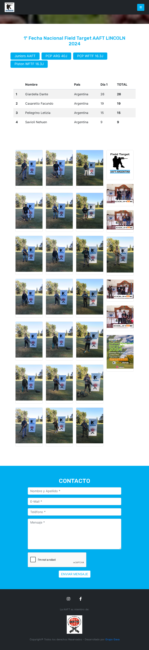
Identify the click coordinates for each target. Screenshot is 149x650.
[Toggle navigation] (140, 7)
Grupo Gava (112, 639)
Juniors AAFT (25, 56)
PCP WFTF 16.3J (90, 56)
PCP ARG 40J (56, 56)
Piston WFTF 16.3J (29, 64)
